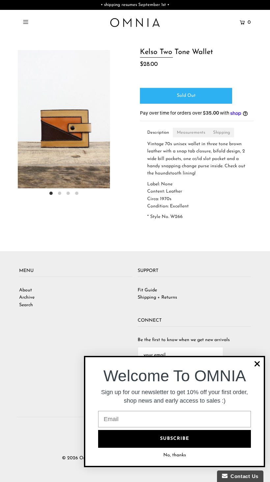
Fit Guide (147, 290)
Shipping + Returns (157, 297)
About (25, 290)
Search (26, 305)
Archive (27, 297)
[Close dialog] (257, 364)
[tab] (158, 132)
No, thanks (174, 455)
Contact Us (243, 476)
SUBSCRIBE (174, 438)
